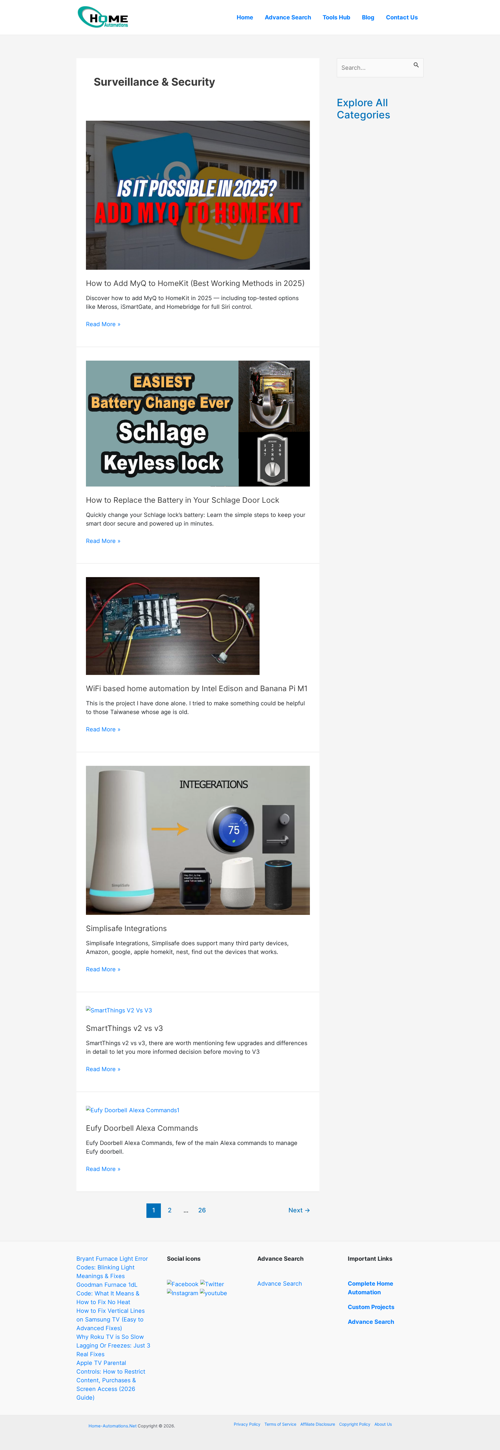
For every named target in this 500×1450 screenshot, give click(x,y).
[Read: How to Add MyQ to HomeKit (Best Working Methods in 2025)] (198, 194)
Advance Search (288, 17)
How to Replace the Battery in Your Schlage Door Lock (182, 499)
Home (245, 17)
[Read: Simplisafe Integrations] (198, 839)
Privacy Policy (247, 1424)
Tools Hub (336, 17)
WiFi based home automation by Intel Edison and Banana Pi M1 (197, 688)
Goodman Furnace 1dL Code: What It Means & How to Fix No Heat (107, 1293)
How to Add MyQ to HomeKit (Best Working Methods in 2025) (195, 283)
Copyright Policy (354, 1424)
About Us (383, 1424)
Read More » (103, 324)
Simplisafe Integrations (126, 928)
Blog (368, 17)
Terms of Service (280, 1424)
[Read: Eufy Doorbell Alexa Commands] (132, 1109)
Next (299, 1210)
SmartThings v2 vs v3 (124, 1028)
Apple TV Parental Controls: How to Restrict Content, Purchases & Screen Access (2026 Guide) (110, 1380)
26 (202, 1210)
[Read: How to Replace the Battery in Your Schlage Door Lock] (198, 423)
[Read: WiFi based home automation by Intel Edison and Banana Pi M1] (173, 625)
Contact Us (402, 17)
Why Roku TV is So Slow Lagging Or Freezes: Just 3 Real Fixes (113, 1345)
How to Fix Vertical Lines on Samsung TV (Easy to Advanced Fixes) (110, 1319)
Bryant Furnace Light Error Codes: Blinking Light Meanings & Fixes (112, 1267)
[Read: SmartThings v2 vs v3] (119, 1010)
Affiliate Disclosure (317, 1424)
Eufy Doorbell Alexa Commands (142, 1128)
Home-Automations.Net (113, 1426)
